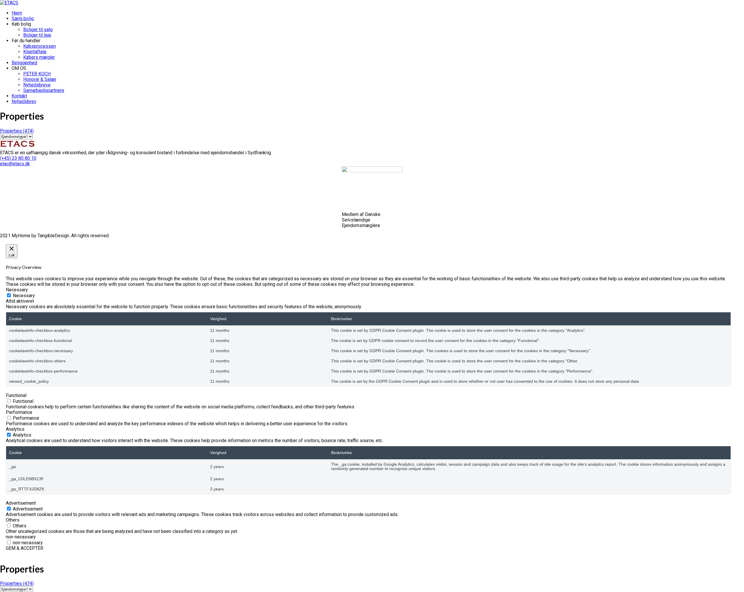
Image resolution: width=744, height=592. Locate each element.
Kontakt (19, 96)
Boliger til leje (37, 35)
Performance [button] (19, 412)
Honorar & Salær (39, 79)
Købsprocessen (39, 46)
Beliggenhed (24, 62)
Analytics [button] (15, 429)
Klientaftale (34, 51)
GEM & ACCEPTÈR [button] (24, 548)
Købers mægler (39, 57)
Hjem (17, 13)
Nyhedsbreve (37, 85)
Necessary (24, 295)
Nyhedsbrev (24, 101)
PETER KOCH (37, 74)
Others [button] (12, 520)
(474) (17, 131)
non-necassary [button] (21, 537)
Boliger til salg (38, 29)
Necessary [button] (17, 290)
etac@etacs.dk (15, 163)
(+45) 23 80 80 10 (18, 158)
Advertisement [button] (21, 503)
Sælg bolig (23, 18)
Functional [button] (16, 395)
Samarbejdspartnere (43, 90)
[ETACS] (9, 3)
